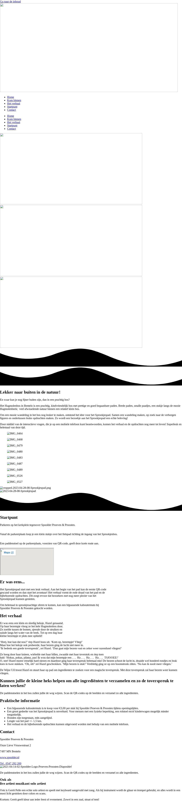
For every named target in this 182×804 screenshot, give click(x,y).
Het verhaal (13, 103)
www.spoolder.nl (9, 757)
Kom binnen (14, 100)
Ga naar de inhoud (10, 1)
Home (10, 97)
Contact (11, 109)
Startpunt (12, 106)
